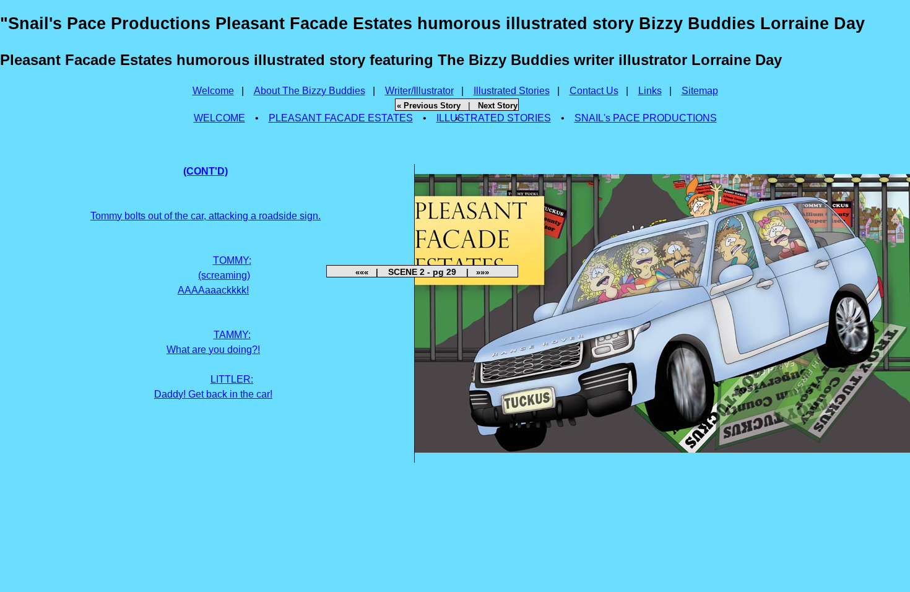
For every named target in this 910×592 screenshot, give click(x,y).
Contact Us (594, 90)
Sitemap (700, 90)
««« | (370, 272)
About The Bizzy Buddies (309, 90)
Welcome (213, 90)
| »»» (474, 272)
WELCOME (219, 118)
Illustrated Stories (512, 90)
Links (650, 90)
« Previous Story (429, 105)
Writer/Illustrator (419, 90)
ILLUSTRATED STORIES (493, 118)
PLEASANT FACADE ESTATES (341, 118)
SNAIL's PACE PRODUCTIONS (645, 118)
